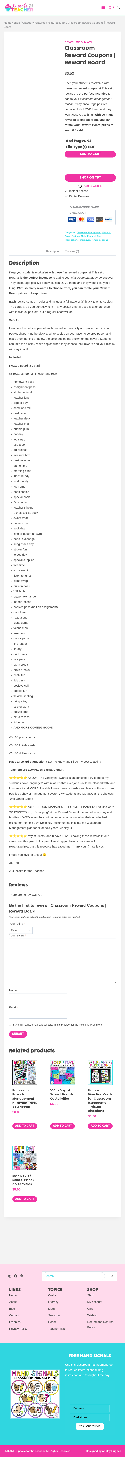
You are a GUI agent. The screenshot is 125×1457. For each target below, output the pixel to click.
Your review (17, 935)
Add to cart (90, 154)
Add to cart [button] (24, 1126)
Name (14, 990)
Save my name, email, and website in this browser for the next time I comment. (58, 1024)
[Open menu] (103, 7)
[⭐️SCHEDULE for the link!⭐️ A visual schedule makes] (46, 1235)
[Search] (111, 1276)
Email (13, 1007)
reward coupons (100, 240)
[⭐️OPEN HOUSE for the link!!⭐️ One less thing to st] (78, 1235)
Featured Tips (94, 236)
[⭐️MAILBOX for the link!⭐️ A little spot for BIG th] (109, 1253)
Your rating (17, 923)
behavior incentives (80, 240)
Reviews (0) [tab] (72, 251)
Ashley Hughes (111, 1451)
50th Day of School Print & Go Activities (23, 1180)
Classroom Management (89, 232)
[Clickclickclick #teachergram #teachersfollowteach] (46, 1253)
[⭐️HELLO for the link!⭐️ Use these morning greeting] (15, 1235)
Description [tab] (53, 251)
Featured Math (79, 42)
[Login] (118, 7)
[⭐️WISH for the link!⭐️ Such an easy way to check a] (15, 1253)
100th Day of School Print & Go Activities (61, 1094)
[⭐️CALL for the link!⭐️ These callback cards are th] (109, 1235)
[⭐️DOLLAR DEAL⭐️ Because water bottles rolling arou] (78, 1253)
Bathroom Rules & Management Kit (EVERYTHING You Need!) (24, 1099)
